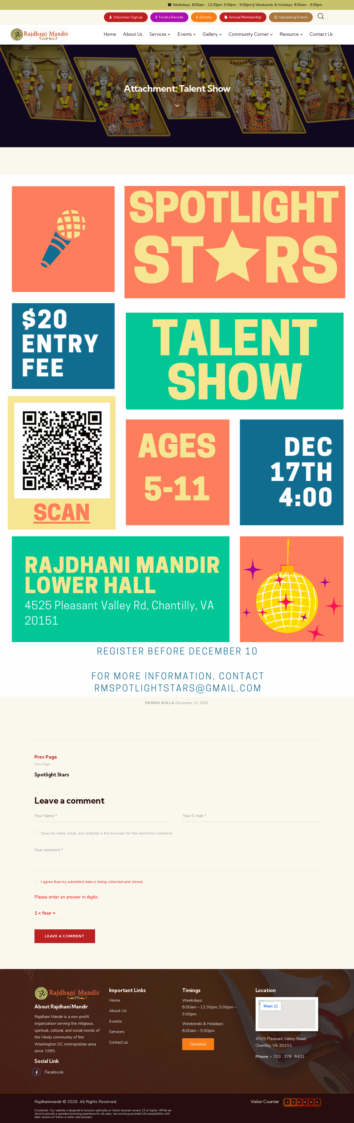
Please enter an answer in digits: (66, 897)
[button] (198, 1044)
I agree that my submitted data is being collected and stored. (92, 881)
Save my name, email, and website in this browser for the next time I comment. (107, 833)
